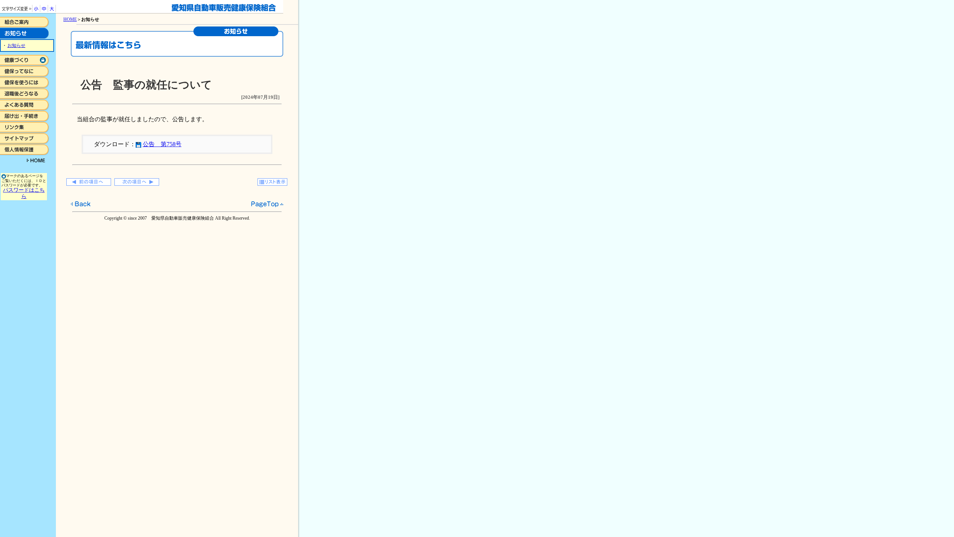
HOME (70, 19)
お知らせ (16, 45)
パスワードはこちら (24, 193)
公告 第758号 (162, 144)
